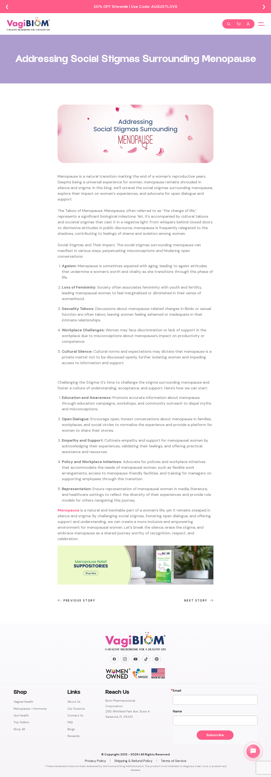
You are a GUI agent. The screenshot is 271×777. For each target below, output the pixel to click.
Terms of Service (173, 761)
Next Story (195, 600)
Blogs (71, 729)
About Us (74, 702)
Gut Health (21, 715)
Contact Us (75, 715)
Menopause (68, 510)
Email (177, 690)
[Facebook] (114, 659)
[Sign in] (248, 24)
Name (177, 711)
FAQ (70, 722)
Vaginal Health (23, 702)
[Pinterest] (156, 659)
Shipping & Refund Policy (133, 761)
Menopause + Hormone (30, 709)
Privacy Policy (95, 761)
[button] (238, 24)
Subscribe (215, 735)
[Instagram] (125, 659)
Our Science (76, 709)
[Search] (228, 24)
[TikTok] (146, 659)
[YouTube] (135, 659)
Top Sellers (21, 722)
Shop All (19, 729)
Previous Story (79, 600)
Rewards (74, 736)
